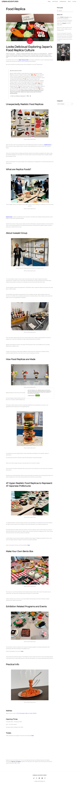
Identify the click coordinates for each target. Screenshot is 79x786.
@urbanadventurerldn (16, 70)
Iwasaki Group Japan (31, 54)
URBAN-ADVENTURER (39, 781)
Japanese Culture (9, 56)
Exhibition (18, 53)
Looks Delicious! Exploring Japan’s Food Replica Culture (29, 48)
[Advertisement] (65, 81)
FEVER (61, 17)
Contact (74, 1)
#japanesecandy (31, 91)
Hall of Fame (55, 1)
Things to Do (36, 53)
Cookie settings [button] (31, 395)
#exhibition (38, 91)
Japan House (38, 54)
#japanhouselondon (15, 91)
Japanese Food (16, 56)
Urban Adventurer (10, 53)
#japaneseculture (38, 90)
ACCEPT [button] (37, 395)
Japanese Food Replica (24, 56)
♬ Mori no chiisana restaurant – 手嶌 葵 (20, 96)
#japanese (23, 91)
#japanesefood (25, 90)
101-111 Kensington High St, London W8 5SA (26, 713)
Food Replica (12, 54)
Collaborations (63, 1)
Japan (32, 53)
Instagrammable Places (25, 53)
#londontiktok (13, 93)
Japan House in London (46, 54)
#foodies (31, 90)
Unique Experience (43, 53)
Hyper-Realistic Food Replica (21, 54)
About (69, 1)
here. (29, 545)
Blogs (49, 1)
